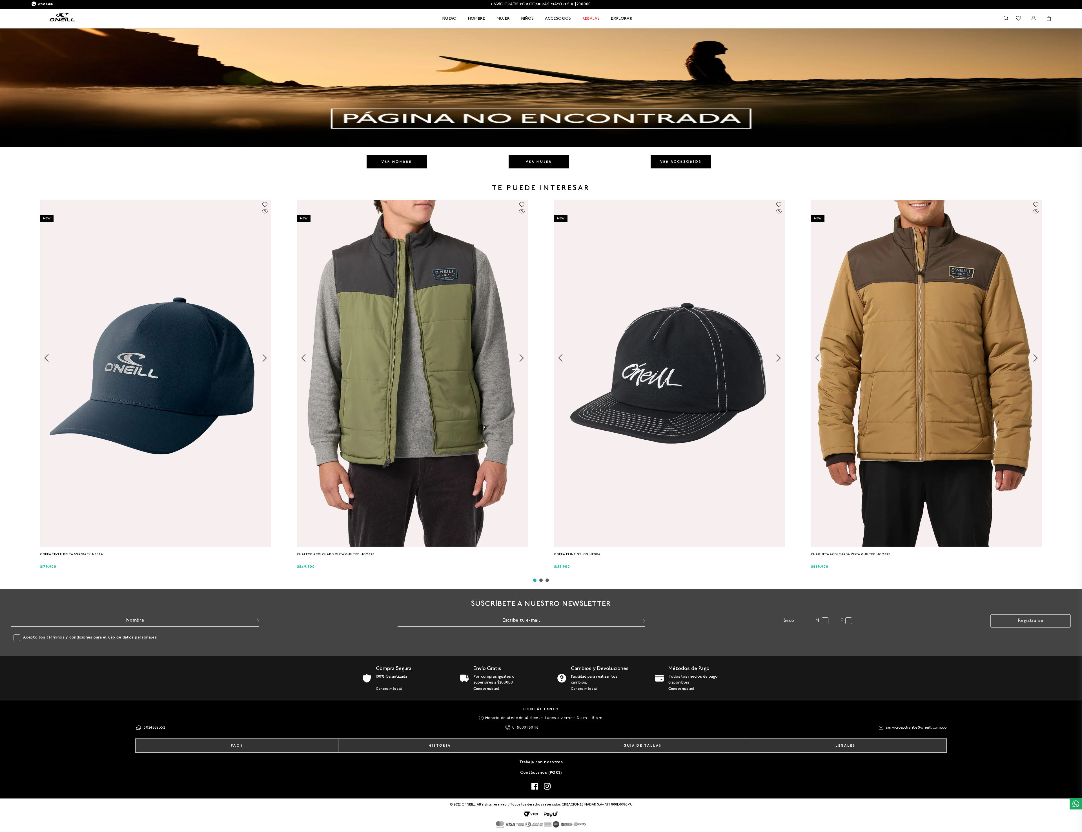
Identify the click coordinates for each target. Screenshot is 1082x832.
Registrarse (1030, 621)
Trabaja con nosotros (541, 762)
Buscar (1006, 18)
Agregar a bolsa (155, 555)
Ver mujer (539, 162)
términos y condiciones (69, 637)
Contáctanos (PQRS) (541, 773)
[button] (154, 544)
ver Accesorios (681, 162)
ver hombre (397, 162)
